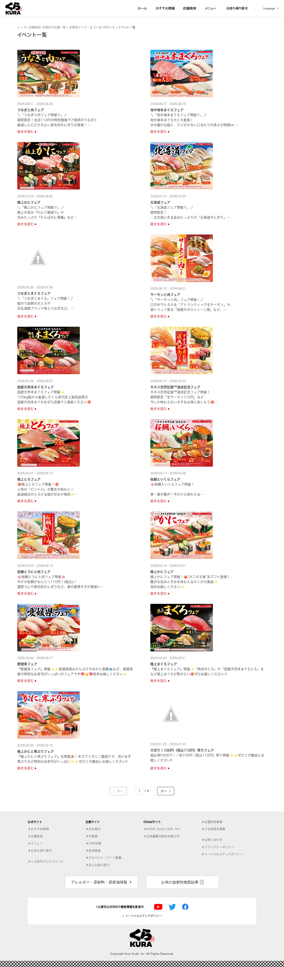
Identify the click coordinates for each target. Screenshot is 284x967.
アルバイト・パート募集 (105, 857)
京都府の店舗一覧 (54, 27)
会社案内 (95, 828)
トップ (21, 27)
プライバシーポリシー (219, 847)
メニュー (37, 843)
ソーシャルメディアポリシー (223, 854)
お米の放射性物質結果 (180, 882)
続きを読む (26, 131)
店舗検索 (34, 27)
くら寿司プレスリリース (47, 861)
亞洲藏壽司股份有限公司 (163, 836)
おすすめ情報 (40, 828)
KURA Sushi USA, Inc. (163, 828)
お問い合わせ (213, 839)
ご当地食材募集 (215, 828)
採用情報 (95, 850)
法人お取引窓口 (99, 865)
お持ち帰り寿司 (41, 850)
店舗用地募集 (213, 821)
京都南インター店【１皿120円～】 (92, 27)
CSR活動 (95, 843)
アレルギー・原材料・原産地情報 (99, 882)
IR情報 (93, 836)
